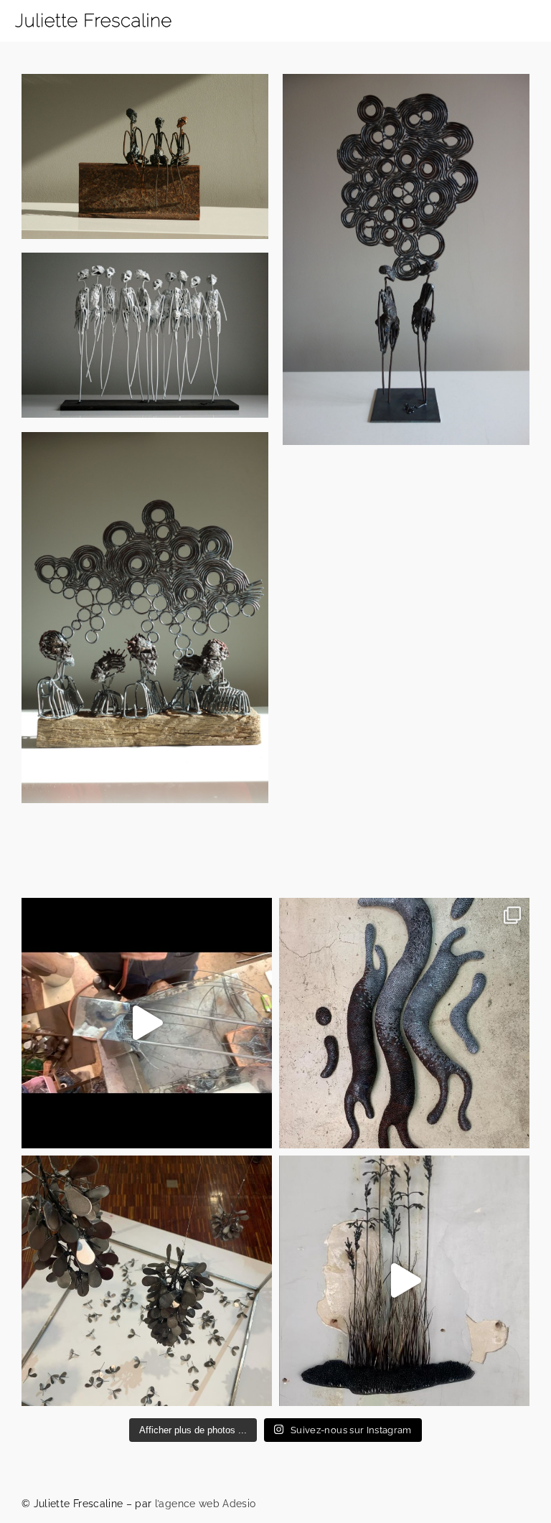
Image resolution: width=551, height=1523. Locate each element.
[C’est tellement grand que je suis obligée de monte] (404, 1023)
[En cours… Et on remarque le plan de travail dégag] (147, 1023)
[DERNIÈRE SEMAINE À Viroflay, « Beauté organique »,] (147, 1281)
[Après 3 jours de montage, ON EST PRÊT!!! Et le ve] (404, 1281)
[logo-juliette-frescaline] (93, 8)
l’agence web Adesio (205, 1503)
